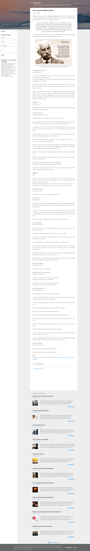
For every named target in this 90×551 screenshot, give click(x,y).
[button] (74, 11)
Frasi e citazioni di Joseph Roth (40, 439)
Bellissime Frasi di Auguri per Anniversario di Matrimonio (47, 511)
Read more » (71, 406)
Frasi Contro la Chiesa (38, 454)
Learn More (68, 547)
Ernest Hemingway (61, 357)
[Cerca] (76, 3)
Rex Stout (35, 359)
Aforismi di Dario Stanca (39, 425)
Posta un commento (39, 368)
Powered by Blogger (54, 542)
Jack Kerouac (70, 357)
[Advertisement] (54, 379)
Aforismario (37, 3)
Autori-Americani (40, 364)
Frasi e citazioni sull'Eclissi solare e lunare (43, 483)
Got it (75, 547)
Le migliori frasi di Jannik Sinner (41, 410)
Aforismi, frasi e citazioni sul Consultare (43, 396)
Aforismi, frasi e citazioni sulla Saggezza (43, 468)
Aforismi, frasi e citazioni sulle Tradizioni (43, 497)
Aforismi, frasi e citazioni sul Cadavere (42, 526)
